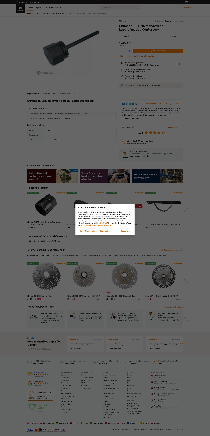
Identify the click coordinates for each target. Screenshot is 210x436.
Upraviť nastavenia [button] (87, 231)
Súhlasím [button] (125, 231)
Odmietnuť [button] (104, 231)
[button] (103, 223)
